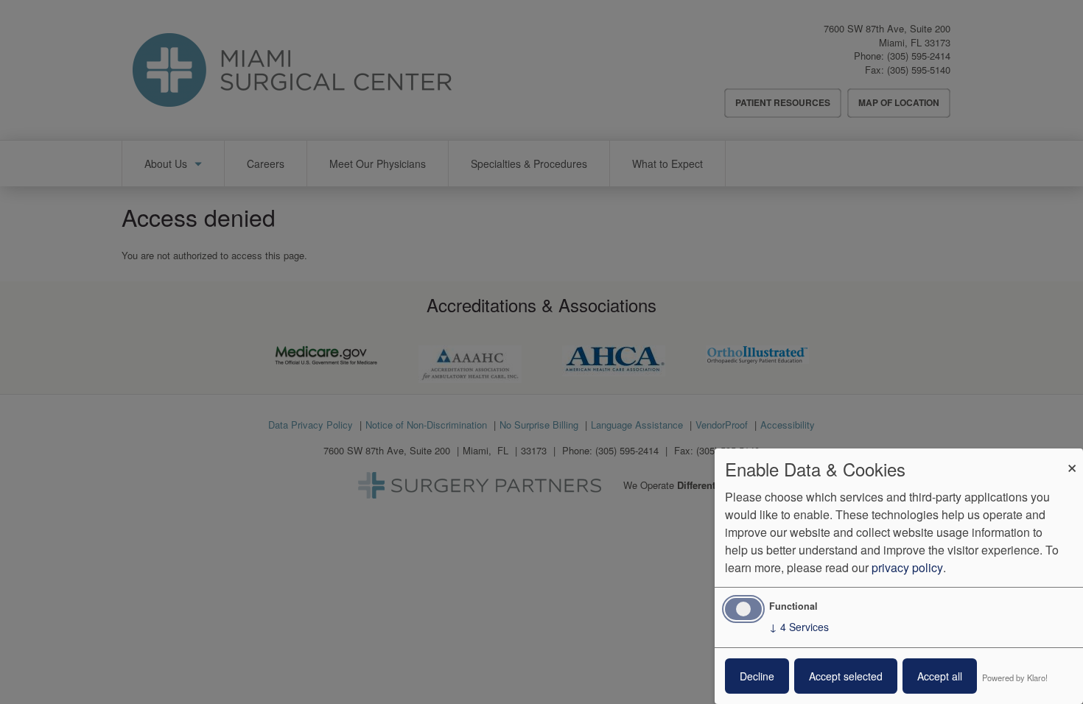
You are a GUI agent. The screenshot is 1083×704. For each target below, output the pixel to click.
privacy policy (907, 567)
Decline (757, 676)
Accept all (939, 676)
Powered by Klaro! (1015, 677)
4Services (799, 626)
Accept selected (846, 676)
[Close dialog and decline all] (1072, 457)
